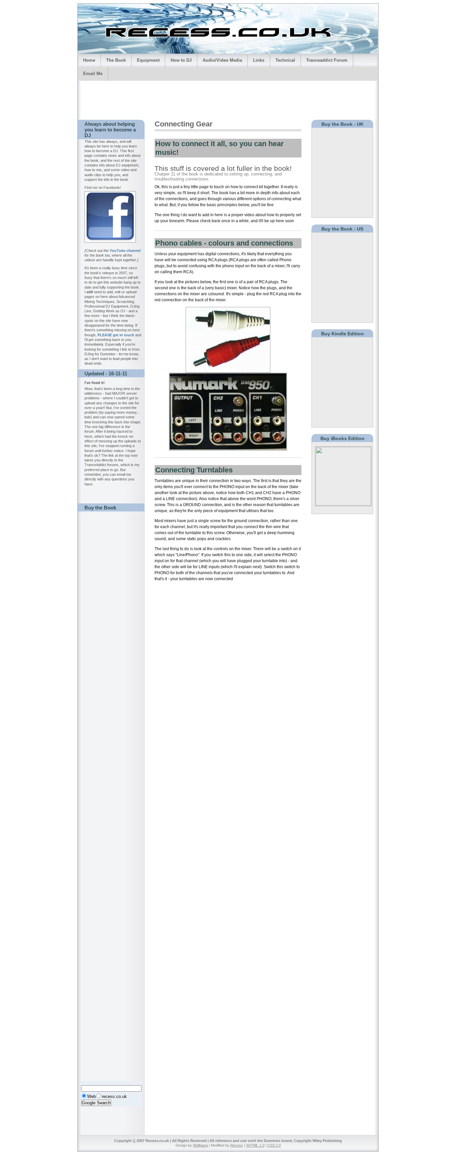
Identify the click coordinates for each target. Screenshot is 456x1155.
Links (258, 60)
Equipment (148, 60)
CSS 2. (273, 1145)
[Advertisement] (228, 99)
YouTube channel (125, 251)
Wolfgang (200, 1145)
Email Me (92, 73)
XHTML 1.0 (255, 1145)
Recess (236, 1145)
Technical (285, 60)
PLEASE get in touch (115, 335)
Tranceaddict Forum (327, 60)
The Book (116, 60)
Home (89, 60)
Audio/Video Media (222, 60)
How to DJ (181, 60)
